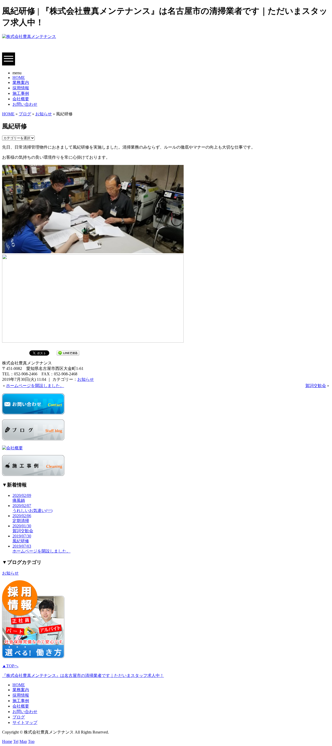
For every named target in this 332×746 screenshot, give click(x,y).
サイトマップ (24, 722)
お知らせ (43, 114)
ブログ (25, 114)
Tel (15, 741)
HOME (18, 77)
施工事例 (20, 93)
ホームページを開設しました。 (35, 385)
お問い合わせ (24, 104)
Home (7, 741)
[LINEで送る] (68, 352)
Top (31, 741)
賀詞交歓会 (315, 385)
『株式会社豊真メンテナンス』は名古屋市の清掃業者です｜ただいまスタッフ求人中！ (83, 675)
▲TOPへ (10, 666)
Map (23, 741)
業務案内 (20, 82)
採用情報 (20, 88)
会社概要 (20, 99)
